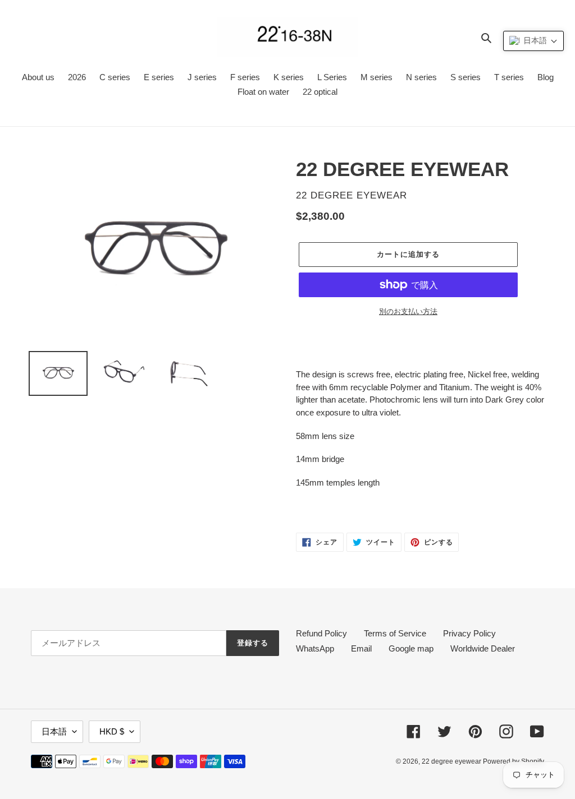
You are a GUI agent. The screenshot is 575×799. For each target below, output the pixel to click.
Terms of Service (395, 633)
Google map (411, 648)
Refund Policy (321, 633)
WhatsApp (315, 648)
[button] (533, 40)
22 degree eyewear (452, 761)
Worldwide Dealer (482, 648)
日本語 (54, 731)
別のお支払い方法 (408, 311)
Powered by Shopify (513, 761)
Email (361, 648)
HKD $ (111, 731)
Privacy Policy (469, 633)
